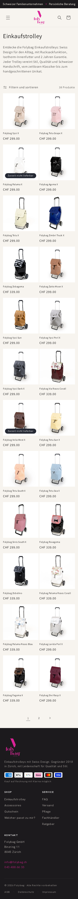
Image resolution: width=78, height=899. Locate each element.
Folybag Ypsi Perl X (49, 337)
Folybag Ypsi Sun (12, 337)
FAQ (45, 799)
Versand (48, 805)
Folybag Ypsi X (11, 133)
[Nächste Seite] (49, 718)
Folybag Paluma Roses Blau (18, 644)
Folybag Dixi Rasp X (50, 695)
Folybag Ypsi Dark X (13, 388)
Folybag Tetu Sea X (49, 490)
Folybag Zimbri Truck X (51, 235)
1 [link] (28, 718)
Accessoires (12, 805)
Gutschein (11, 811)
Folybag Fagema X (13, 695)
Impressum (49, 892)
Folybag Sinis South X (14, 541)
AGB (7, 892)
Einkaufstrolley (15, 799)
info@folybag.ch (15, 862)
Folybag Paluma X (12, 184)
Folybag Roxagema (49, 541)
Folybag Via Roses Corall (52, 388)
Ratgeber (48, 824)
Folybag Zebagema (13, 286)
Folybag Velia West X (14, 439)
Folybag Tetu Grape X (50, 133)
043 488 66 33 (14, 867)
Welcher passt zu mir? (19, 818)
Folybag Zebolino (12, 593)
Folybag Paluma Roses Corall (55, 593)
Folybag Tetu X (11, 235)
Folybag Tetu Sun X (49, 439)
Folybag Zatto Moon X (51, 286)
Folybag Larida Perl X (51, 644)
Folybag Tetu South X (14, 490)
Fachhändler (51, 818)
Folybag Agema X (48, 184)
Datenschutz (26, 892)
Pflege (46, 811)
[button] (8, 17)
